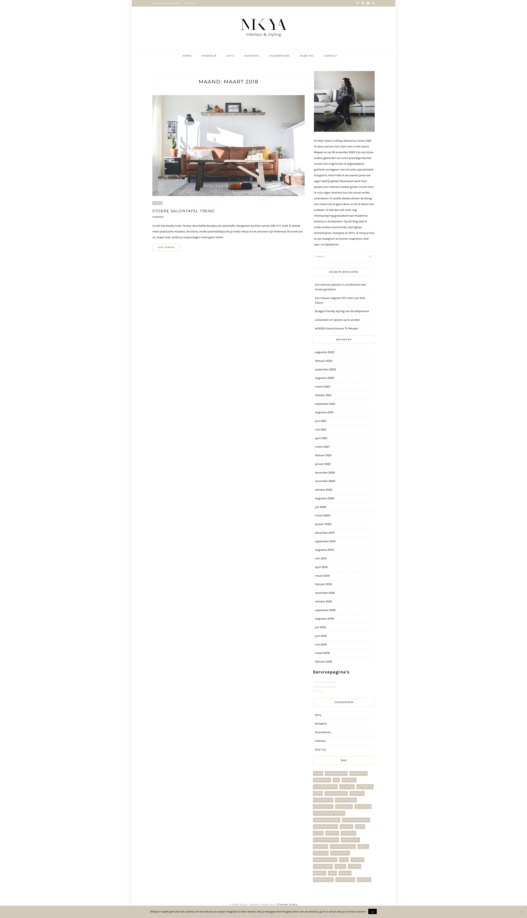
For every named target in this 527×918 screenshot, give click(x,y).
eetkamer (365, 786)
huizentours (346, 800)
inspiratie (344, 806)
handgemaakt (336, 793)
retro (363, 846)
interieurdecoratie (329, 813)
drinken (349, 780)
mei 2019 (320, 558)
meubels (348, 833)
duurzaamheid (325, 786)
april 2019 (321, 567)
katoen (346, 826)
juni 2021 (320, 421)
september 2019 (325, 541)
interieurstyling (356, 820)
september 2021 (325, 404)
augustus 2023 (324, 352)
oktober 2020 (323, 489)
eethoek (347, 786)
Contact (330, 55)
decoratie (322, 780)
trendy (354, 866)
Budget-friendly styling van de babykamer (342, 311)
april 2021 (321, 438)
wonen (345, 873)
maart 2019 (322, 575)
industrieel (323, 806)
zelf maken (345, 879)
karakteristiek (325, 826)
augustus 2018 (324, 618)
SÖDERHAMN (322, 866)
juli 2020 (320, 507)
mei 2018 (321, 644)
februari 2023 (323, 361)
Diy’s (230, 55)
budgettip (358, 773)
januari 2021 (323, 464)
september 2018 (325, 610)
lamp (360, 826)
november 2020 (325, 481)
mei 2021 (320, 429)
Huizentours (279, 55)
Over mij (307, 55)
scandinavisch (325, 859)
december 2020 (325, 472)
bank (318, 773)
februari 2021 (323, 455)
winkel (319, 873)
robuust (320, 853)
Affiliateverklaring (324, 686)
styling (357, 859)
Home (187, 55)
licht (318, 833)
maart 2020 (322, 515)
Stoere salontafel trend (183, 211)
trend (340, 866)
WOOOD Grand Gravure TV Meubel (336, 328)
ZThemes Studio (287, 904)
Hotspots (251, 55)
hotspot (357, 793)
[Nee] (522, 912)
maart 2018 (322, 653)
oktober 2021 (323, 395)
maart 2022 (322, 386)
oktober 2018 (323, 601)
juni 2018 (321, 636)
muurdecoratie (326, 839)
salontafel (340, 853)
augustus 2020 (324, 498)
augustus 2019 (324, 550)
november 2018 (325, 593)
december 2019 (324, 532)
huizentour (323, 800)
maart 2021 (322, 446)
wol (332, 873)
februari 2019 (323, 584)
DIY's (157, 203)
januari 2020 (323, 524)
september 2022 (325, 369)
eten (317, 793)
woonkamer (323, 879)
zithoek (364, 879)
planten (320, 846)
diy (336, 780)
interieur (363, 806)
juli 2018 (320, 627)
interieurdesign (326, 820)
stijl (343, 859)
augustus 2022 (324, 378)
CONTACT (190, 3)
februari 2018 (323, 661)
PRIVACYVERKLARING (166, 3)
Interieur (209, 55)
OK (372, 911)
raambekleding (342, 846)
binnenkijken (336, 773)
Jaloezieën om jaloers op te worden (337, 320)
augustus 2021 (324, 412)
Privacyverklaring (324, 682)
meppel (332, 833)
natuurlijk (350, 839)
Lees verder (166, 247)
